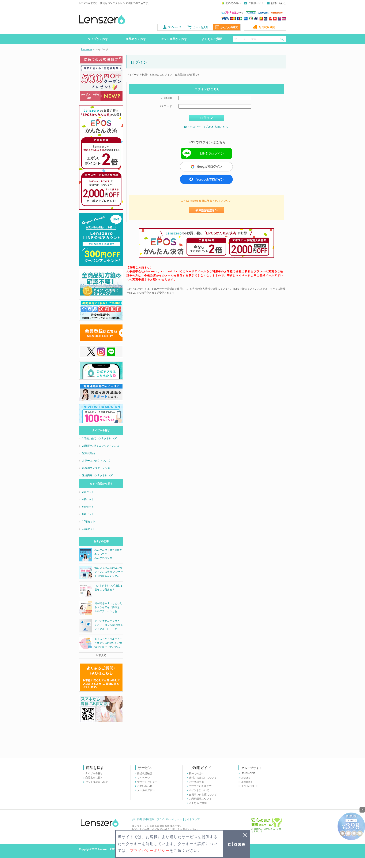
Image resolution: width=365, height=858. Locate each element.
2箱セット (88, 491)
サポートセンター (147, 781)
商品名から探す (136, 39)
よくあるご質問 (212, 39)
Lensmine (246, 781)
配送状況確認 (267, 27)
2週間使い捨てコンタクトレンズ (100, 445)
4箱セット (88, 499)
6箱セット (88, 506)
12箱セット (88, 528)
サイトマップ (192, 819)
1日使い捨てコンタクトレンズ (99, 438)
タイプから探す (98, 39)
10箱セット (88, 521)
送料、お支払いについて (203, 777)
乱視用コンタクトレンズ (96, 468)
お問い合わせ (278, 3)
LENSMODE (248, 773)
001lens (245, 777)
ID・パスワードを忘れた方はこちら (206, 126)
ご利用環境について (200, 798)
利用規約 (149, 819)
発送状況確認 (144, 773)
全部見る (101, 655)
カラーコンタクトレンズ (96, 460)
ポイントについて (199, 790)
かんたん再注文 (229, 27)
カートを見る (200, 27)
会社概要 (137, 819)
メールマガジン (146, 790)
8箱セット (88, 514)
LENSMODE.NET (251, 786)
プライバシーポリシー (169, 819)
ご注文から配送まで (200, 786)
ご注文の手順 (196, 781)
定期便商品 (88, 453)
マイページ (174, 27)
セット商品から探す (174, 39)
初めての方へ (233, 3)
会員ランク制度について (203, 794)
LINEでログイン (212, 153)
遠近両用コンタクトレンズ (97, 475)
